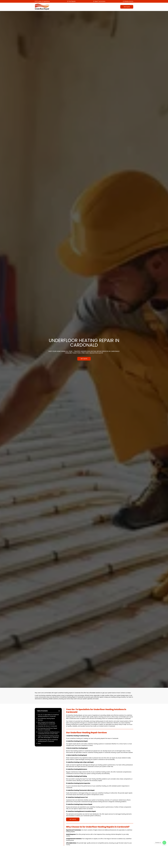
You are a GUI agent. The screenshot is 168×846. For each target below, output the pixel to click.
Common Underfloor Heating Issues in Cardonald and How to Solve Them (48, 732)
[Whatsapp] (164, 842)
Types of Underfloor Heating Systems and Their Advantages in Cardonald (48, 736)
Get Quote (127, 7)
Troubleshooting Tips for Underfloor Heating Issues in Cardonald (48, 740)
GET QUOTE (84, 359)
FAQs (39, 743)
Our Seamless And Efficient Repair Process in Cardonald (47, 729)
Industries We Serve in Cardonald (47, 726)
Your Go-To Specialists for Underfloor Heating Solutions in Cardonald (48, 715)
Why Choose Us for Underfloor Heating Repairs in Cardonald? (46, 723)
